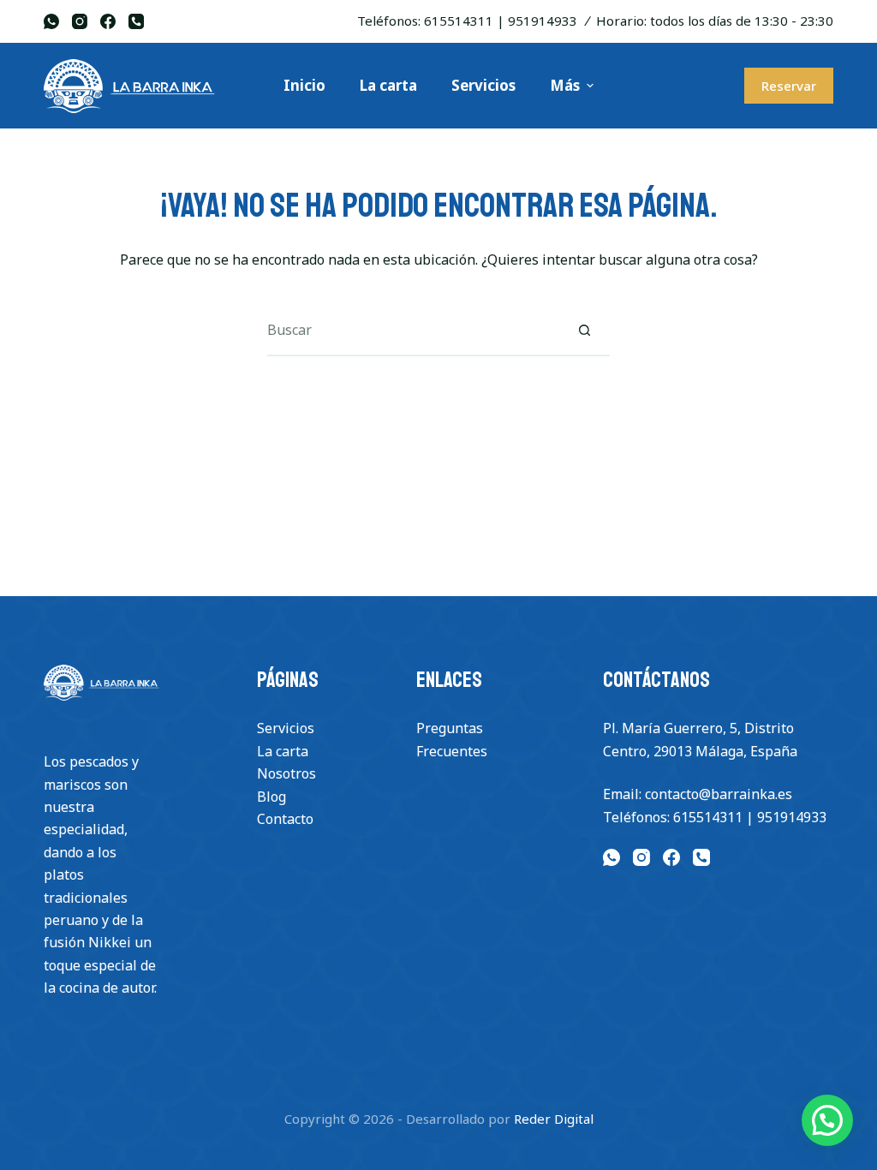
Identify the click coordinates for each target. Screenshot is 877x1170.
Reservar (788, 85)
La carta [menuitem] (388, 85)
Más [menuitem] (565, 85)
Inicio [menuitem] (304, 85)
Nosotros (286, 773)
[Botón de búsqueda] (584, 330)
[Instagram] (79, 21)
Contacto (285, 818)
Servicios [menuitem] (483, 85)
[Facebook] (108, 21)
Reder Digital (554, 1118)
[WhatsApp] (51, 21)
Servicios (285, 728)
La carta (282, 751)
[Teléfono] (136, 21)
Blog (271, 796)
